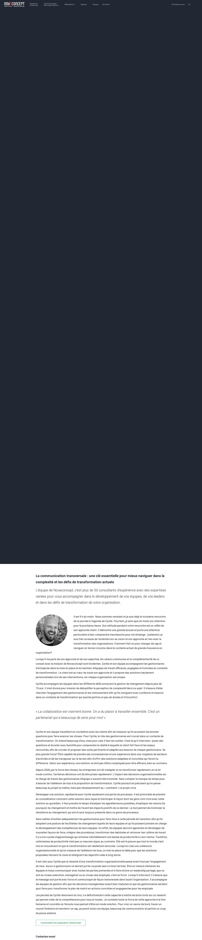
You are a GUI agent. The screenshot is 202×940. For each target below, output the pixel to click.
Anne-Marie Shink (111, 301)
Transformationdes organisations (51, 4)
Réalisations (70, 4)
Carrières (106, 4)
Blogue (95, 4)
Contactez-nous (178, 4)
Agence (84, 4)
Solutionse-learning (34, 4)
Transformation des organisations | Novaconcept (60, 923)
